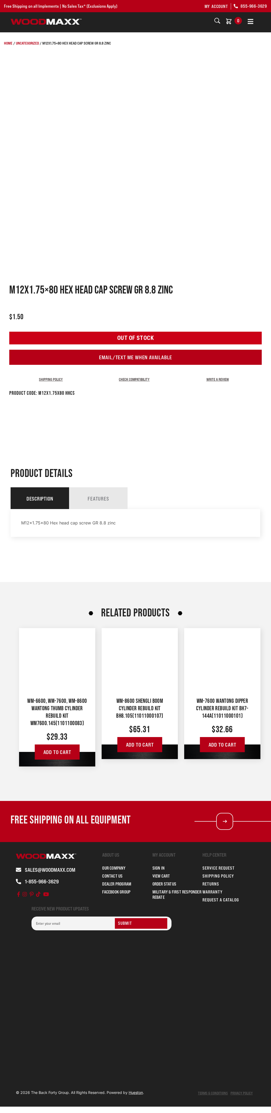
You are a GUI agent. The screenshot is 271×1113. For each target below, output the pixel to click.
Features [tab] (98, 499)
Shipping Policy (51, 379)
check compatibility (134, 379)
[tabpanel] (135, 523)
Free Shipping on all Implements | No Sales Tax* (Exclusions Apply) (60, 6)
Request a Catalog (220, 899)
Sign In (158, 868)
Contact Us (112, 876)
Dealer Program (116, 884)
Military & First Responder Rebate (176, 894)
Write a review (217, 379)
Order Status (164, 884)
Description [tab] (39, 499)
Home (8, 43)
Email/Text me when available (135, 357)
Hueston (136, 1092)
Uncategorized (27, 43)
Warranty (212, 892)
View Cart (161, 876)
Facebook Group (116, 892)
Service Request (218, 868)
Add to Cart (57, 752)
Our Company (113, 868)
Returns (210, 884)
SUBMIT (125, 923)
